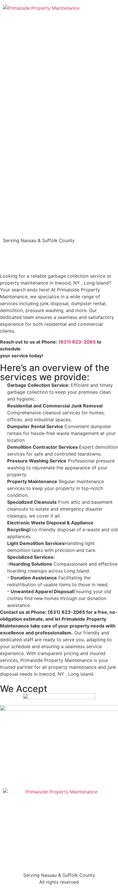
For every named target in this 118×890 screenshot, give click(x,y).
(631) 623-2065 (77, 342)
